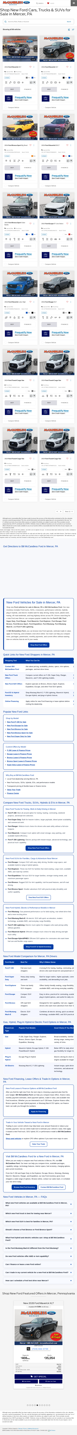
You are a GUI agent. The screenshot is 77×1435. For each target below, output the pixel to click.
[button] (35, 48)
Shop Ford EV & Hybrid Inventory (38, 947)
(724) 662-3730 (39, 1349)
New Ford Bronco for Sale (17, 729)
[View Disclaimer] (23, 82)
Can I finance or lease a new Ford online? (23, 1264)
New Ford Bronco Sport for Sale (20, 733)
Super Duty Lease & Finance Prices (21, 765)
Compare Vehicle (13, 107)
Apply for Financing (38, 1111)
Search (69, 21)
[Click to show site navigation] (74, 3)
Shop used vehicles (13, 1139)
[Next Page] (61, 511)
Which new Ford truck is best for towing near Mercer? (29, 1213)
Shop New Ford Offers (38, 645)
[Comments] (31, 82)
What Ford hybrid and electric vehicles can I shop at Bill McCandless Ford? (35, 1239)
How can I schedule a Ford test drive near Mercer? (27, 1281)
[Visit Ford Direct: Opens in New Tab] (52, 1430)
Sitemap (20, 1428)
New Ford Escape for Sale (17, 726)
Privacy (25, 1428)
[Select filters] (69, 29)
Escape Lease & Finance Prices (19, 754)
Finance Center (13, 793)
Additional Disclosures (33, 1428)
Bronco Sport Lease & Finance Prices (22, 761)
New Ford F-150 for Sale (16, 722)
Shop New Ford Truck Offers (38, 848)
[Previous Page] (57, 511)
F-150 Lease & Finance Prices (18, 750)
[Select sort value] (72, 29)
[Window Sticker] (34, 82)
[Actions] (34, 67)
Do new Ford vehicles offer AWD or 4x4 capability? (27, 1256)
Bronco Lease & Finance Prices (19, 758)
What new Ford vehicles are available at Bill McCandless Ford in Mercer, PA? (36, 1204)
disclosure (39, 1385)
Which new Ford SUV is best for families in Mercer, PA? (29, 1222)
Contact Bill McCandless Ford (52, 1187)
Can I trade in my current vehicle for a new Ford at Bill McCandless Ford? (37, 1272)
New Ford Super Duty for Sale (19, 736)
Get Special (39, 1376)
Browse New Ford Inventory (24, 1187)
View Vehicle (27, 1381)
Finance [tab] (27, 89)
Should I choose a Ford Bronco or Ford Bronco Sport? (29, 1230)
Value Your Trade (13, 790)
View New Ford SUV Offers (38, 897)
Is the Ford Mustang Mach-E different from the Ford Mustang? (32, 1248)
